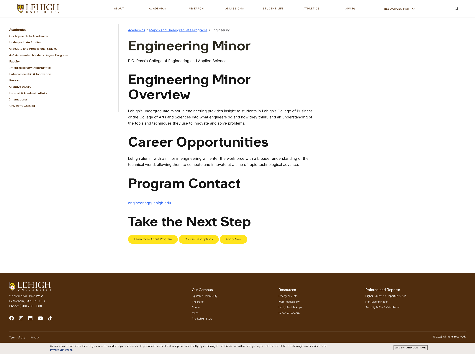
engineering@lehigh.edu (149, 202)
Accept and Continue (410, 347)
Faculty (14, 61)
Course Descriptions (199, 239)
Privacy (35, 337)
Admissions (234, 8)
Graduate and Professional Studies (33, 48)
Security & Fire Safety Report (382, 307)
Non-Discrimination (376, 301)
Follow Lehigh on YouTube (43, 319)
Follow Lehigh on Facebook (14, 319)
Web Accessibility (289, 301)
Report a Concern (289, 313)
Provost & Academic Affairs (28, 93)
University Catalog (22, 106)
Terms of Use (17, 337)
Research (196, 8)
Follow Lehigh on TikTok (52, 319)
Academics (157, 8)
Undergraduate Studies (25, 42)
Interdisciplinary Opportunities (30, 68)
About (119, 8)
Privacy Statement (61, 350)
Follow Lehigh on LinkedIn (33, 319)
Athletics (312, 8)
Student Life (273, 8)
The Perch (198, 301)
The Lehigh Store (202, 318)
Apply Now (233, 239)
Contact (197, 307)
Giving (350, 8)
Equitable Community (204, 296)
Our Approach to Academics (28, 36)
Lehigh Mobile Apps (290, 307)
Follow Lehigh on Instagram (23, 319)
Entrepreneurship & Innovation (30, 74)
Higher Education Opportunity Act (385, 296)
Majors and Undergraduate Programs (178, 30)
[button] (456, 8)
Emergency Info (288, 296)
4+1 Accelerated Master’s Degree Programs (38, 55)
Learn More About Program (153, 239)
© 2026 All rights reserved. (449, 336)
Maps (195, 313)
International (18, 99)
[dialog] (237, 348)
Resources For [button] (397, 8)
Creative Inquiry (20, 86)
